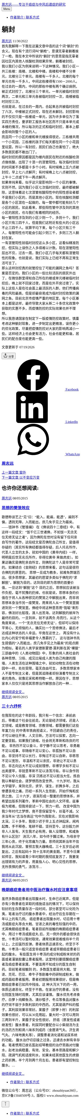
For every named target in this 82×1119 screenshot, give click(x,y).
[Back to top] (5, 1104)
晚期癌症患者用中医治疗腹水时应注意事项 (40, 890)
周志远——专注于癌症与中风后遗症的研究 (34, 4)
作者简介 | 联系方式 (24, 17)
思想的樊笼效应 (16, 508)
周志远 (7, 41)
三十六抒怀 (12, 706)
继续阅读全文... (13, 692)
